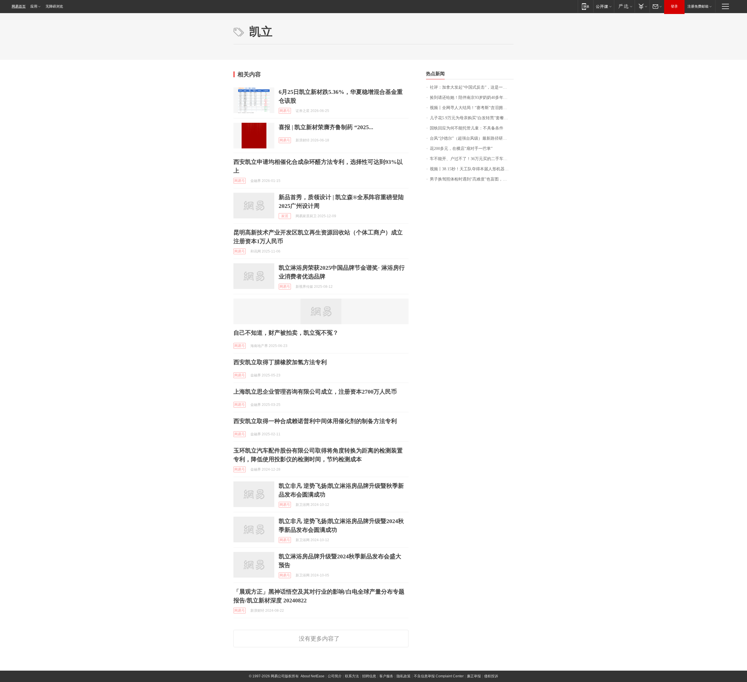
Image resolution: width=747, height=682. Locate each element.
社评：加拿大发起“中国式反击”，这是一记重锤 (472, 87)
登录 (674, 6)
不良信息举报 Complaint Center (439, 676)
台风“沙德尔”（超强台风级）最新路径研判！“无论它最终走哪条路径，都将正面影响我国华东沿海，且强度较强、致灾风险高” (472, 138)
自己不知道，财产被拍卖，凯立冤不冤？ (285, 332)
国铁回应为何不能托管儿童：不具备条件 (466, 128)
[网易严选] (624, 6)
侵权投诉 (491, 676)
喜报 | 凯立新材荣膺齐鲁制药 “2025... (326, 127)
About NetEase (312, 676)
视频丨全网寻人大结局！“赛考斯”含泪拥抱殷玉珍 (472, 108)
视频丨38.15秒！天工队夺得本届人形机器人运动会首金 (472, 169)
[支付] (642, 6)
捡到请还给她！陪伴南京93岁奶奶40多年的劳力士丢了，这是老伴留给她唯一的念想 (472, 97)
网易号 (285, 111)
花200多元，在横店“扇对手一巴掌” (461, 148)
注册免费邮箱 (697, 6)
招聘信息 (369, 676)
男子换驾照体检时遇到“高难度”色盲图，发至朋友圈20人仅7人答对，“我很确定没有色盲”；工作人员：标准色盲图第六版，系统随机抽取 (472, 179)
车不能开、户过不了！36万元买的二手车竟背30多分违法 (472, 159)
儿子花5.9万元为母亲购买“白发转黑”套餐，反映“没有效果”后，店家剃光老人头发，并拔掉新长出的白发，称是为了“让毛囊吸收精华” (472, 118)
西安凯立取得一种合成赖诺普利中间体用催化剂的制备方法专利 (315, 421)
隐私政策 (404, 676)
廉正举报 (474, 676)
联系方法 (352, 676)
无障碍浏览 (54, 6)
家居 (284, 216)
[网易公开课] (603, 6)
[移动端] (585, 6)
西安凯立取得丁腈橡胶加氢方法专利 (280, 362)
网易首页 (19, 6)
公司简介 (335, 676)
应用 (33, 6)
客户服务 (386, 676)
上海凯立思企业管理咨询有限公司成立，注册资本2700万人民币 (315, 391)
